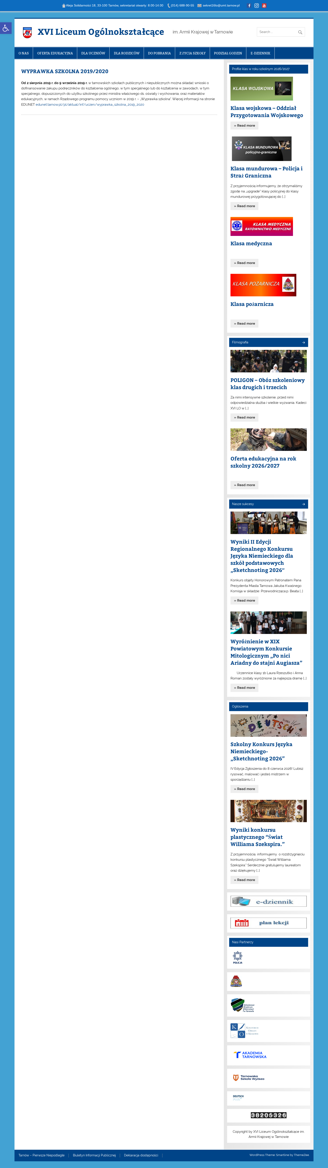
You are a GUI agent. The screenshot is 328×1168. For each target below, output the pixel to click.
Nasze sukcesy (243, 504)
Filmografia (240, 342)
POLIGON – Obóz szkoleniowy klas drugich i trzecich (267, 383)
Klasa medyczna (251, 243)
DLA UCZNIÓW (93, 53)
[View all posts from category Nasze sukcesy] (303, 504)
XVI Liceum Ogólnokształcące (101, 31)
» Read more (244, 126)
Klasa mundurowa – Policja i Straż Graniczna (266, 172)
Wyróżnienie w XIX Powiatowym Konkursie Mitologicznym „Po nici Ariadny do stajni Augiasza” (266, 652)
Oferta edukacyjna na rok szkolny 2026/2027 (263, 462)
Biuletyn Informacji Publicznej (94, 1155)
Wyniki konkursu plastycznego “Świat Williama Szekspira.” (257, 836)
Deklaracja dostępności (141, 1155)
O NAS (24, 53)
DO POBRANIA (159, 53)
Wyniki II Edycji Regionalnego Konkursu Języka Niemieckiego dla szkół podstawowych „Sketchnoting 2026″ (261, 556)
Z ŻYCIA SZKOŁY (192, 53)
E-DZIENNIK (260, 53)
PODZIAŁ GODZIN (228, 53)
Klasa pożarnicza (252, 303)
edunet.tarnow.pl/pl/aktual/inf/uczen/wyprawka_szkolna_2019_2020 (90, 105)
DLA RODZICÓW (127, 53)
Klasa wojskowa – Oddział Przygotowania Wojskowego (266, 111)
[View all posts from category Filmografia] (303, 343)
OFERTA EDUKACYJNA (55, 53)
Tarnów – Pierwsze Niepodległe (41, 1155)
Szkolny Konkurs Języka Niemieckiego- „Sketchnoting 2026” (261, 751)
